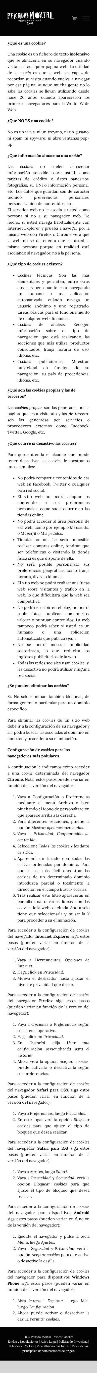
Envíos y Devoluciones (23, 1341)
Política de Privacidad (73, 1341)
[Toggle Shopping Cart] (74, 18)
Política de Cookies (22, 1346)
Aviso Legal (48, 1341)
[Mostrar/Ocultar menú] (86, 18)
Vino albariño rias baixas (53, 1346)
